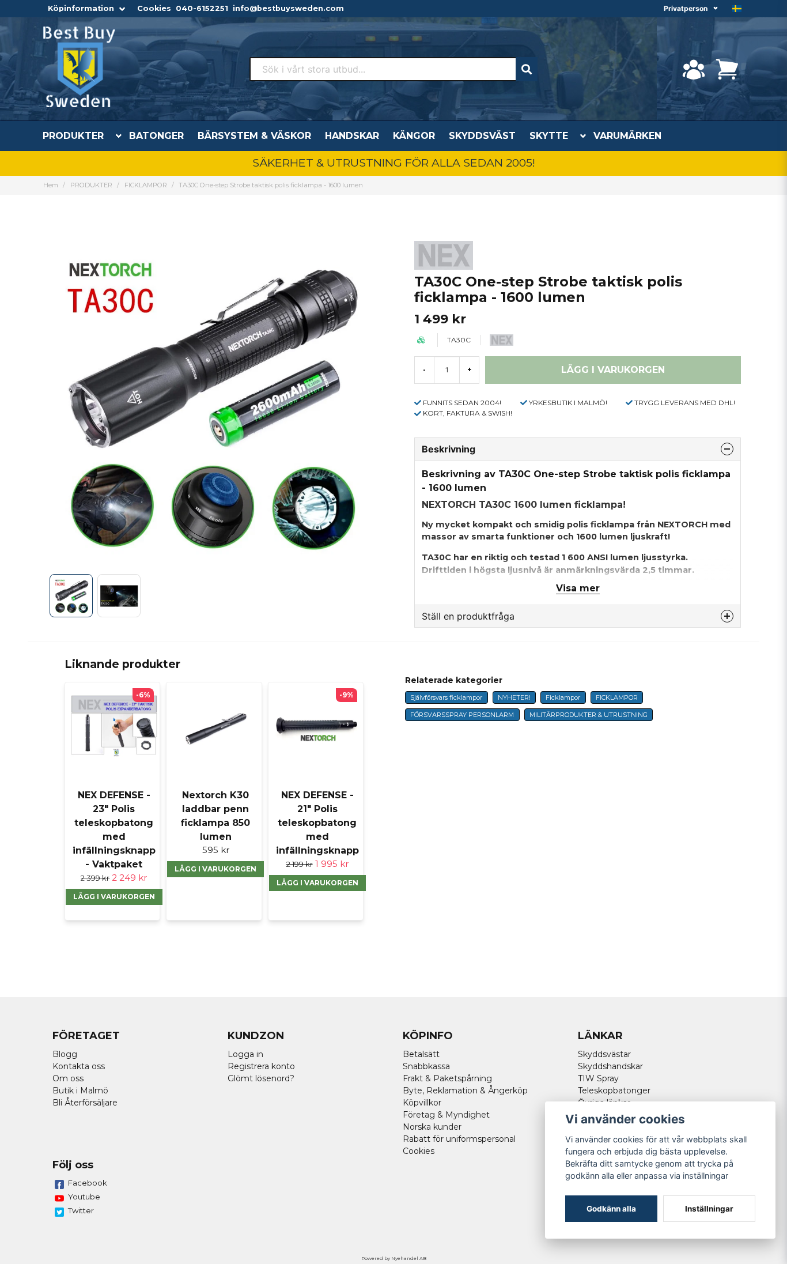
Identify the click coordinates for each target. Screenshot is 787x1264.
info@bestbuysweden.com (288, 8)
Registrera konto (261, 1066)
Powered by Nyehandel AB (393, 1258)
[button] (737, 9)
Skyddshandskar (610, 1066)
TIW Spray (598, 1078)
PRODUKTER (73, 135)
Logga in (245, 1054)
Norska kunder (432, 1127)
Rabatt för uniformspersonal (459, 1139)
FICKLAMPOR (145, 185)
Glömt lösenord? (261, 1078)
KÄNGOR (414, 135)
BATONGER (156, 135)
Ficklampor (563, 697)
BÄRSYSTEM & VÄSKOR (254, 135)
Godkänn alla (611, 1208)
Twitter (81, 1210)
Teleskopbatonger (614, 1090)
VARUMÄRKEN (627, 135)
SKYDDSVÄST (482, 135)
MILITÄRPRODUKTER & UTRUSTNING (588, 715)
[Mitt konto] (693, 69)
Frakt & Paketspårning (447, 1078)
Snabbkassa (426, 1066)
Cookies (154, 8)
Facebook (87, 1182)
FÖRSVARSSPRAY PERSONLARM (462, 715)
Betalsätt (421, 1054)
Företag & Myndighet (446, 1115)
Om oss (68, 1078)
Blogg (64, 1054)
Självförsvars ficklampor (446, 697)
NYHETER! (514, 697)
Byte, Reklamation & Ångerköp (465, 1090)
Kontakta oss (78, 1066)
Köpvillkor (422, 1102)
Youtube (84, 1196)
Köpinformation (81, 8)
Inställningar (709, 1208)
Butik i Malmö (80, 1090)
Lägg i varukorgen (114, 896)
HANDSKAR (352, 135)
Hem (50, 185)
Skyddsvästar (604, 1054)
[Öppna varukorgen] (727, 69)
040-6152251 (202, 8)
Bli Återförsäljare (85, 1102)
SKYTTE (548, 135)
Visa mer (578, 588)
